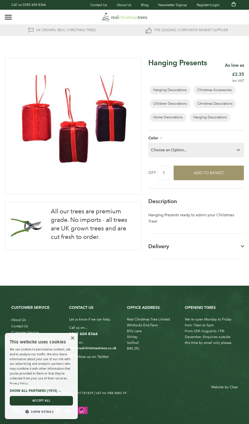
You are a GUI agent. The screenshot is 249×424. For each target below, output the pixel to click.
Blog (145, 5)
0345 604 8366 (34, 5)
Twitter (103, 356)
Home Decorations (168, 117)
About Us (124, 5)
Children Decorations (170, 104)
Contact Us (98, 5)
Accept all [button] (41, 400)
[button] (41, 390)
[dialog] (41, 376)
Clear (234, 387)
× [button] (72, 338)
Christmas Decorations (214, 104)
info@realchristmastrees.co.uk (92, 348)
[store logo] (124, 17)
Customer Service (25, 332)
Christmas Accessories (214, 90)
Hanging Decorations (170, 90)
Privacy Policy (19, 383)
